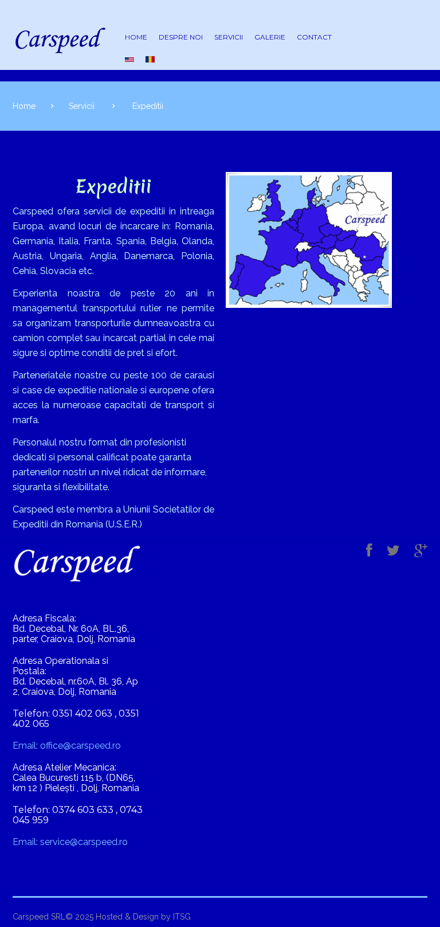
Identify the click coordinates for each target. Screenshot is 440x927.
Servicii (228, 37)
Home (136, 37)
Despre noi (181, 37)
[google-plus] (420, 550)
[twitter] (393, 550)
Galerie (269, 37)
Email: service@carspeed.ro (70, 842)
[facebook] (369, 550)
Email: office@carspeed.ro (67, 746)
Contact (314, 37)
